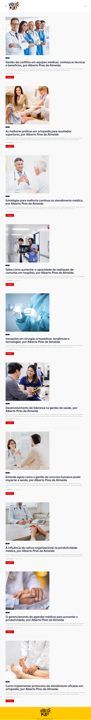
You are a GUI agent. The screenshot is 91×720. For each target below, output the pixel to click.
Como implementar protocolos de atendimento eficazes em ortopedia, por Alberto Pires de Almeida (44, 687)
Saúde (7, 127)
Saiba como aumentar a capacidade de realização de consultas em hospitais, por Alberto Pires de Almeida (40, 271)
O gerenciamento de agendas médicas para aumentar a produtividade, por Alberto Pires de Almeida (42, 618)
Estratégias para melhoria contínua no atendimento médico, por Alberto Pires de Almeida (44, 202)
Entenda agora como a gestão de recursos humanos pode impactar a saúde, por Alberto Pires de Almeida (43, 478)
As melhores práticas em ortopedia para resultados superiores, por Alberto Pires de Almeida (38, 132)
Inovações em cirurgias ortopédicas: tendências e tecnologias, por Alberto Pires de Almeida (37, 340)
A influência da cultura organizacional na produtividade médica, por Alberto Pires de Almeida (41, 549)
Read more (10, 77)
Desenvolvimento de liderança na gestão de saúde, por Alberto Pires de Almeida (41, 409)
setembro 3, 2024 (17, 697)
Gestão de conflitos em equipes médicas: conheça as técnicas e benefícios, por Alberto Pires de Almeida (45, 63)
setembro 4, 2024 (17, 73)
